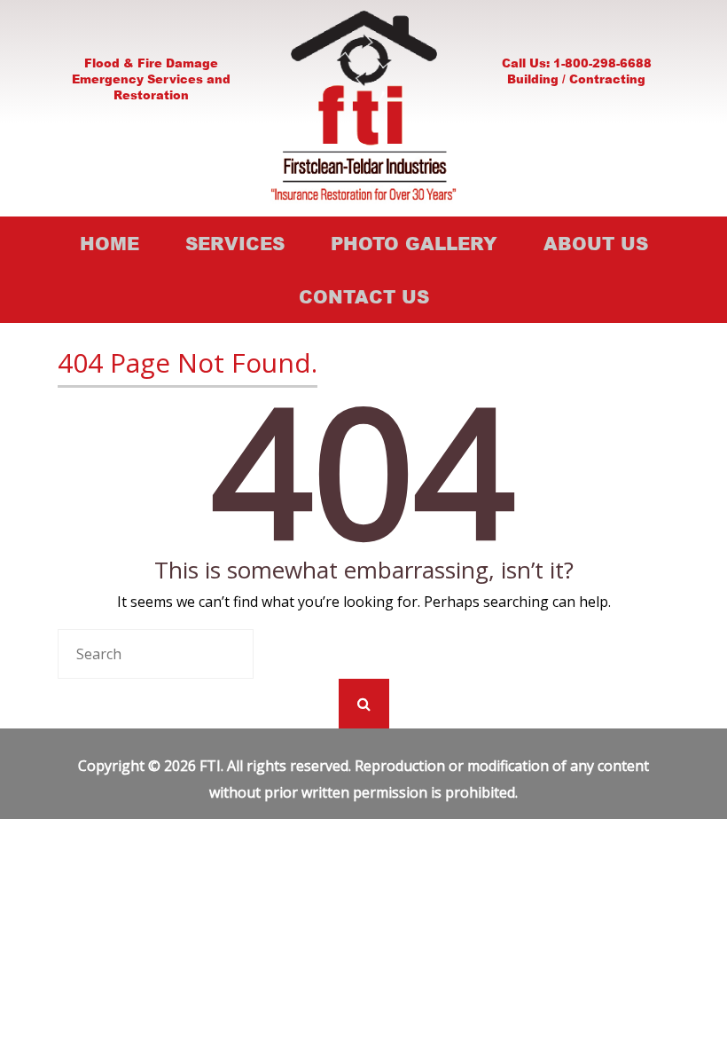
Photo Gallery (414, 243)
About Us (595, 243)
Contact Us (364, 296)
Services (235, 243)
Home (109, 243)
